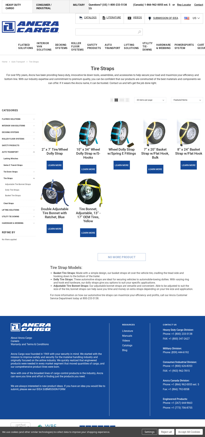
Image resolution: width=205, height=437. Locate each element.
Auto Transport (10, 152)
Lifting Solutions (10, 210)
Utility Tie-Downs (10, 216)
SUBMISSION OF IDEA (165, 18)
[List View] (127, 100)
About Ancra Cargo (21, 337)
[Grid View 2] (111, 100)
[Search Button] (139, 32)
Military (79, 4)
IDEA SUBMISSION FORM (51, 389)
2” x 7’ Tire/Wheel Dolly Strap (55, 151)
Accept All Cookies (189, 432)
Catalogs (127, 345)
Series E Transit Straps (13, 165)
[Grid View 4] (121, 100)
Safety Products (10, 145)
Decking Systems (10, 132)
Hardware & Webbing (12, 223)
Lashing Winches (11, 158)
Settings (150, 432)
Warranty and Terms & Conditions (30, 344)
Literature (127, 330)
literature (114, 17)
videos (137, 17)
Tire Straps (8, 178)
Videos (126, 340)
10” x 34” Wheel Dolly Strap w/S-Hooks (88, 153)
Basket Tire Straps (13, 195)
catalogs (90, 17)
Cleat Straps (9, 203)
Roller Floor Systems (13, 139)
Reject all (166, 432)
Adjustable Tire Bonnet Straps (18, 184)
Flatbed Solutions (11, 119)
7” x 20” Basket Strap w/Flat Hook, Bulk (155, 153)
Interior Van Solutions (13, 126)
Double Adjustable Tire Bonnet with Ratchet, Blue (54, 213)
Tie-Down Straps (11, 172)
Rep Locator (184, 4)
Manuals (127, 335)
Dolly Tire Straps (12, 190)
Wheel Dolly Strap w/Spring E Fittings (121, 151)
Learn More (55, 165)
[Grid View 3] (116, 100)
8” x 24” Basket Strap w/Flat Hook (188, 151)
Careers (15, 341)
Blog (124, 350)
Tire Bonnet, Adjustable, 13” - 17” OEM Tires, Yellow (88, 215)
